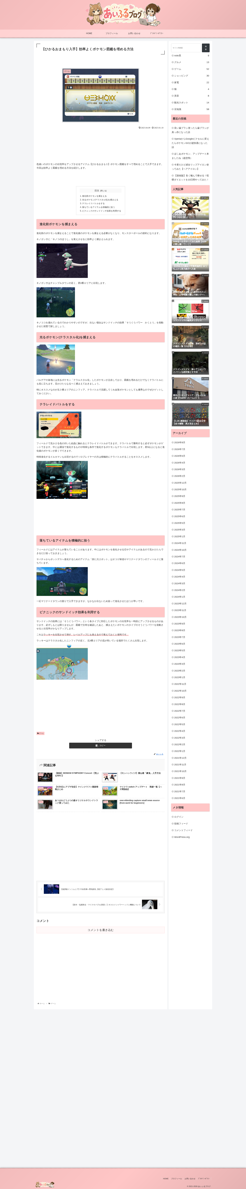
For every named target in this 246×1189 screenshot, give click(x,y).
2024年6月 (179, 563)
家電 (191, 82)
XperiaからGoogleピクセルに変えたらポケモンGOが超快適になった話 (190, 143)
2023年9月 (179, 623)
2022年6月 (179, 717)
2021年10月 (180, 771)
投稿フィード (181, 823)
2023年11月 (180, 610)
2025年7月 (179, 509)
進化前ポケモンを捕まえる (94, 196)
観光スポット (191, 102)
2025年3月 (179, 529)
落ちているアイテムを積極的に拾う (98, 207)
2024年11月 (180, 543)
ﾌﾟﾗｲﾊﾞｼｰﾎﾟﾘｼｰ (204, 1179)
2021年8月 (179, 784)
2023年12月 (180, 603)
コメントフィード (183, 830)
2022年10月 (180, 690)
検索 (206, 47)
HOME (165, 1179)
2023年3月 (179, 664)
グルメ (191, 62)
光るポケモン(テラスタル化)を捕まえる (100, 200)
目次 (97, 190)
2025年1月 (179, 536)
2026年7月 (179, 449)
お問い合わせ (190, 1179)
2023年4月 (179, 657)
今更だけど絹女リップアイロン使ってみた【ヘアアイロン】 (190, 166)
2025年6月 (179, 516)
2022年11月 (180, 684)
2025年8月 (179, 503)
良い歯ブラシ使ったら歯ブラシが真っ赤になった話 (190, 130)
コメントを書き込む (101, 930)
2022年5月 (179, 724)
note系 (191, 55)
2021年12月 (180, 758)
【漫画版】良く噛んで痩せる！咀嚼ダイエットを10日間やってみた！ (190, 177)
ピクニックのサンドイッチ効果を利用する (101, 211)
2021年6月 (179, 798)
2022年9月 (179, 697)
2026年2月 (179, 476)
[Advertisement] (101, 62)
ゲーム (41, 733)
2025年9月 (179, 496)
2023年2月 (179, 670)
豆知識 (191, 109)
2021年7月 (179, 791)
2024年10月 (180, 550)
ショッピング (191, 75)
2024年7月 (179, 556)
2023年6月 (179, 644)
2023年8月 (179, 630)
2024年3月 (179, 583)
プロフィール (176, 1179)
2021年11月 (180, 764)
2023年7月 (179, 637)
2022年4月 (179, 731)
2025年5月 (179, 523)
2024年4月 (179, 576)
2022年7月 (179, 711)
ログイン (178, 817)
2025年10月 (180, 489)
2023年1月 (179, 677)
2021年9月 (179, 778)
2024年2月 (179, 590)
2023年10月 (180, 617)
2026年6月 (179, 456)
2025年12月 (180, 482)
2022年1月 (179, 751)
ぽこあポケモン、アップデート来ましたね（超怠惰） (190, 156)
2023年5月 (179, 650)
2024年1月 (179, 597)
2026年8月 (179, 442)
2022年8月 (179, 704)
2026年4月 (179, 462)
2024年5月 (179, 570)
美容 (191, 96)
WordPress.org (182, 837)
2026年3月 (179, 469)
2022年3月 (179, 737)
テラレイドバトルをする (93, 203)
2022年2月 (179, 744)
